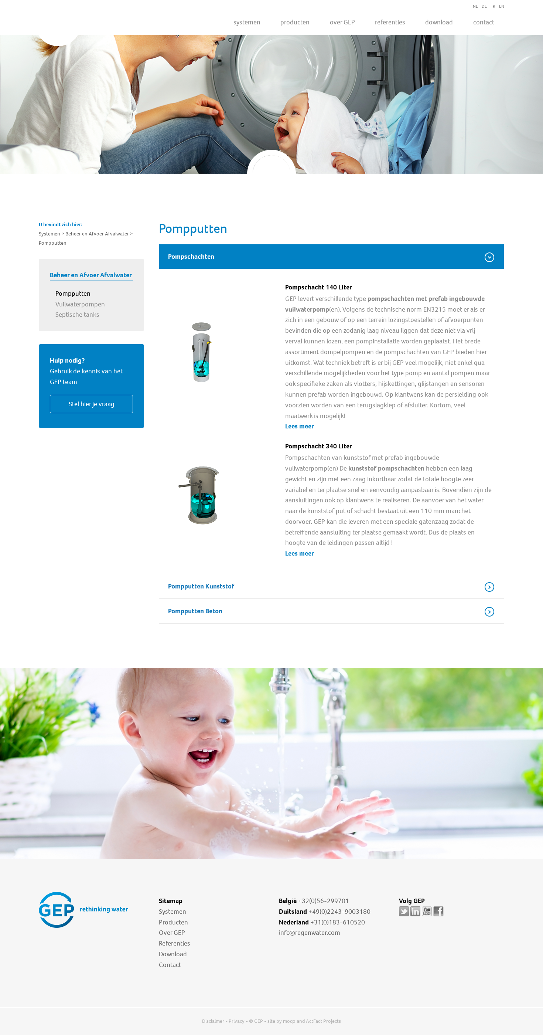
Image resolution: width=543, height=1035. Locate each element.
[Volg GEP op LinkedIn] (415, 916)
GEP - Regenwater (85, 24)
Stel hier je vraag (92, 404)
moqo (289, 1021)
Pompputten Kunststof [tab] (201, 586)
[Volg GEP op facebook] (438, 916)
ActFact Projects (323, 1021)
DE (484, 6)
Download (173, 954)
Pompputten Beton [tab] (195, 611)
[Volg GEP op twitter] (404, 916)
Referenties (174, 943)
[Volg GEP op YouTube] (427, 916)
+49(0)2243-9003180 (339, 911)
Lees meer (299, 426)
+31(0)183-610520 (337, 922)
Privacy (237, 1021)
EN (501, 6)
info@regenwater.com (309, 932)
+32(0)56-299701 (323, 900)
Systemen (172, 911)
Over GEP (342, 22)
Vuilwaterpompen (80, 304)
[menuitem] (246, 21)
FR (493, 6)
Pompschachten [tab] (191, 256)
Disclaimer (213, 1021)
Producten (173, 922)
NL (475, 6)
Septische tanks (77, 314)
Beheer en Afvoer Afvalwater (97, 233)
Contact (483, 22)
